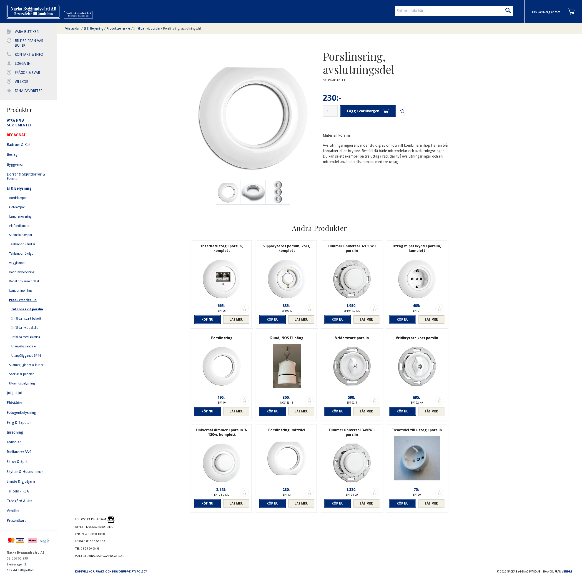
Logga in (23, 63)
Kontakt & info (29, 54)
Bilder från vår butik (29, 43)
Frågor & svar (27, 72)
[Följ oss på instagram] (111, 519)
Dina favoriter (29, 91)
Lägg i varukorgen (363, 111)
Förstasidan (72, 28)
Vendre (567, 571)
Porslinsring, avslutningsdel (182, 28)
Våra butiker (27, 32)
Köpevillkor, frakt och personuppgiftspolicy (111, 571)
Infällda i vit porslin (146, 28)
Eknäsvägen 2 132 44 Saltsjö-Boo (20, 567)
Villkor (21, 82)
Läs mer (236, 319)
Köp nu (207, 319)
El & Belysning (93, 28)
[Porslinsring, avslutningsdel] (253, 192)
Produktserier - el (118, 28)
